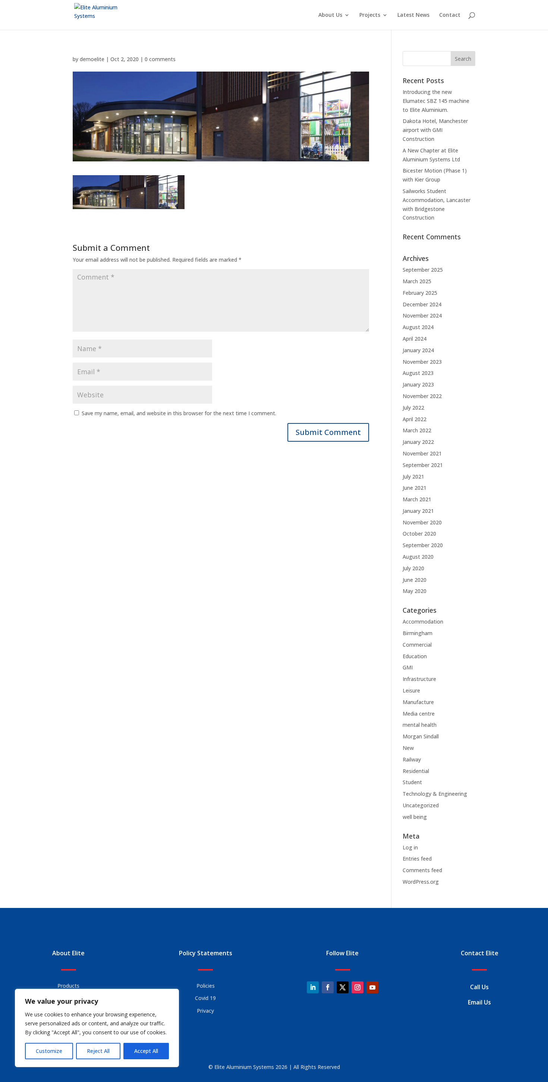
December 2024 (422, 304)
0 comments (160, 59)
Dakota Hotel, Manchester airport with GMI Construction (435, 129)
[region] (97, 1028)
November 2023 (422, 361)
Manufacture (418, 702)
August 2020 (418, 556)
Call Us (479, 987)
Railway (412, 759)
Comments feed (422, 870)
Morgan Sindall (421, 736)
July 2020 (413, 568)
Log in (410, 847)
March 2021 (417, 499)
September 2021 (423, 465)
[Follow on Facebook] (328, 987)
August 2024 (418, 327)
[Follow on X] (343, 987)
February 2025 (420, 292)
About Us (330, 15)
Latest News (413, 15)
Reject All (98, 1050)
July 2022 (413, 407)
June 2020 (414, 579)
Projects (369, 15)
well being (415, 816)
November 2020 (422, 522)
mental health (420, 724)
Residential (416, 771)
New (408, 747)
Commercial (417, 644)
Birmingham (417, 633)
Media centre (419, 713)
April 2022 (414, 419)
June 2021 (414, 487)
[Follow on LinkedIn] (313, 987)
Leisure (411, 690)
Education (415, 656)
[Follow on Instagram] (357, 987)
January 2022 (418, 441)
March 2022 (417, 430)
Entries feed (417, 858)
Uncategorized (421, 805)
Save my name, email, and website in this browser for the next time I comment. (179, 413)
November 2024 (422, 315)
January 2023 (418, 384)
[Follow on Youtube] (372, 987)
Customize (49, 1050)
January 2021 (418, 510)
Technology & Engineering (435, 793)
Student (412, 782)
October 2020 (419, 533)
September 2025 (423, 269)
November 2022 (422, 396)
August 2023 (418, 372)
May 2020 (414, 590)
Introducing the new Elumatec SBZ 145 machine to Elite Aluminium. (436, 100)
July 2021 (413, 476)
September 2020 (423, 545)
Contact (449, 15)
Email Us (479, 1002)
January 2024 (418, 350)
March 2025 (417, 281)
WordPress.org (421, 881)
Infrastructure (419, 678)
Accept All (146, 1050)
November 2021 (422, 453)
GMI (408, 667)
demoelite (92, 59)
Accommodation (423, 621)
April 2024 (414, 338)
